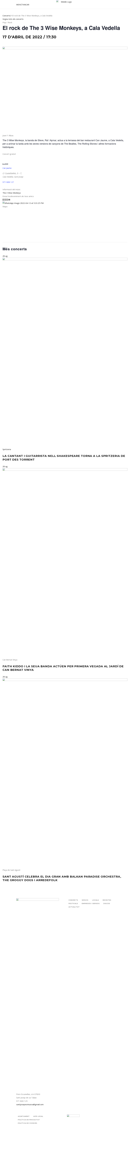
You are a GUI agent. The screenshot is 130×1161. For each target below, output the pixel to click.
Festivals (73, 903)
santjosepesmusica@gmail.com (30, 1104)
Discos (106, 903)
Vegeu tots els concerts (13, 19)
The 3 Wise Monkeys (12, 193)
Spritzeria (7, 449)
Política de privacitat (29, 1120)
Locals (95, 900)
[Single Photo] (23, 203)
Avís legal (38, 1116)
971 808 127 (8, 182)
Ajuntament (24, 1116)
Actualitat (74, 907)
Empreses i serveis (91, 903)
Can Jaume (7, 168)
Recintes (107, 900)
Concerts (6, 15)
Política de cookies (27, 1123)
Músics (85, 900)
